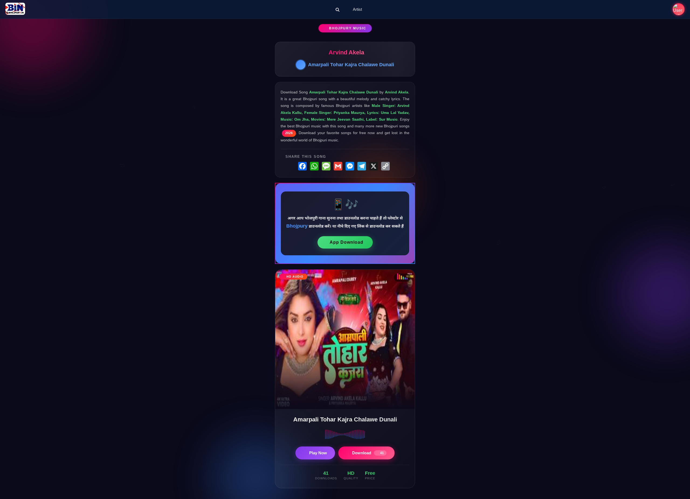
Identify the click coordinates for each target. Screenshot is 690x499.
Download (368, 453)
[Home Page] (15, 9)
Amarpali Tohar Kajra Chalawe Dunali (351, 64)
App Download (346, 242)
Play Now (318, 453)
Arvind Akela (346, 52)
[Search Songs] (337, 9)
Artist (357, 9)
